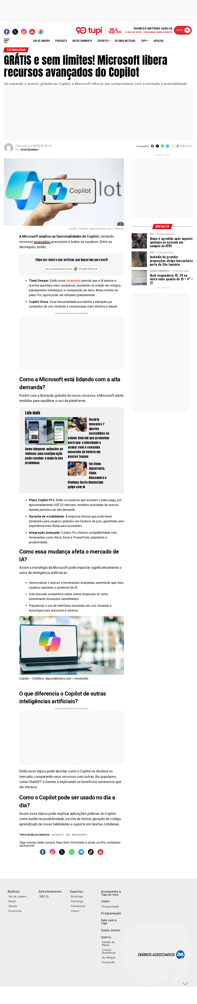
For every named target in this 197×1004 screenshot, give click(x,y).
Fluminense (78, 906)
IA (68, 835)
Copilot (58, 835)
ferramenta (73, 280)
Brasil (12, 901)
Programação (110, 906)
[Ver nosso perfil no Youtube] (100, 854)
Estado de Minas (108, 943)
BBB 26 (44, 896)
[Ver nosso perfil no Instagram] (52, 854)
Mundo (13, 906)
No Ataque (108, 957)
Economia (15, 911)
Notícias (14, 891)
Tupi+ (144, 41)
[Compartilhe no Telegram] (167, 147)
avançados (42, 242)
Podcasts (61, 41)
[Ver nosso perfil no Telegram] (81, 854)
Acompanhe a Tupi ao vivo (111, 893)
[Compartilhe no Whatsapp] (162, 147)
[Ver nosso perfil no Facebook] (43, 854)
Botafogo (77, 896)
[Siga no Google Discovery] (182, 148)
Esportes (103, 41)
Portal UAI (108, 962)
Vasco (75, 911)
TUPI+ (105, 901)
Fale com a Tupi (109, 921)
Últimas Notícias (125, 41)
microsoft (80, 835)
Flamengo (77, 901)
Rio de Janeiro (41, 41)
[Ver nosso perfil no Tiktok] (91, 854)
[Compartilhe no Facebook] (152, 147)
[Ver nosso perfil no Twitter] (62, 854)
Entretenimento (82, 41)
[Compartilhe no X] (157, 147)
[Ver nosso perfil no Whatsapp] (71, 854)
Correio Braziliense (109, 951)
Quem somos (110, 930)
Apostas (159, 41)
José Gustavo (29, 149)
